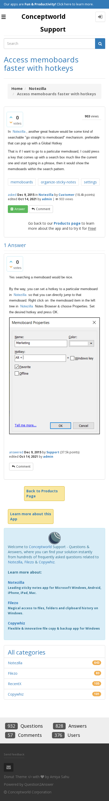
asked (12, 195)
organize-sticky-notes (58, 182)
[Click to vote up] (11, 117)
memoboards (22, 182)
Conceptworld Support (44, 22)
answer (19, 209)
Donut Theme (15, 776)
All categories (26, 652)
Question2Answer (38, 784)
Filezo (29, 562)
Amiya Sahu (59, 776)
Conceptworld (40, 546)
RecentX (14, 683)
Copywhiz (47, 562)
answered (16, 452)
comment (43, 209)
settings (90, 182)
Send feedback (14, 754)
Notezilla (19, 131)
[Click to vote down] (11, 122)
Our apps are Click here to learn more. (49, 4)
